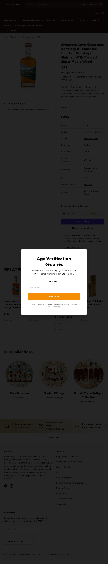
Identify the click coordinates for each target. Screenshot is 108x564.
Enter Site (54, 297)
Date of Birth (54, 281)
